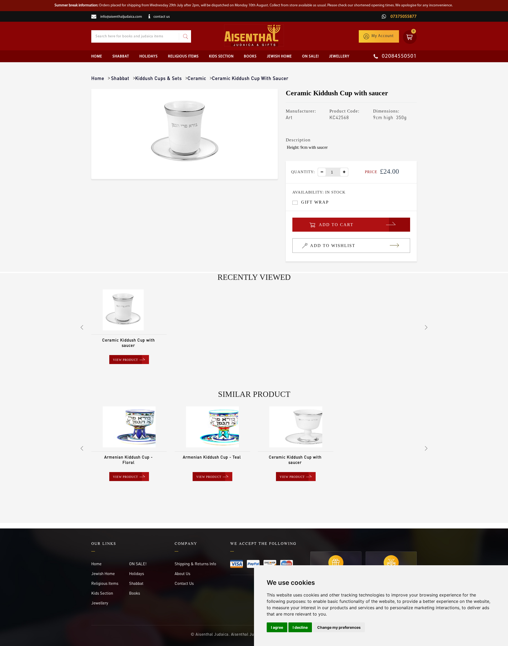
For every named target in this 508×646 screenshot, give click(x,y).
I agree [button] (277, 627)
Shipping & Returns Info (195, 563)
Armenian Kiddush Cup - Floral (128, 459)
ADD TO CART (336, 224)
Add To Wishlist (332, 245)
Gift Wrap (315, 202)
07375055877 (403, 17)
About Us (182, 573)
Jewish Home (279, 57)
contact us (161, 17)
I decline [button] (300, 627)
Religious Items (183, 57)
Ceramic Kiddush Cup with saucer (128, 342)
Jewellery (339, 57)
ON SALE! (310, 57)
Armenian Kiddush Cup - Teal (212, 457)
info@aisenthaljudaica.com (121, 17)
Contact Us (184, 583)
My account (382, 36)
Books (250, 57)
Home (96, 57)
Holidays (148, 57)
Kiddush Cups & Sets (158, 78)
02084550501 (398, 56)
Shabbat (120, 57)
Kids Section (221, 57)
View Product (125, 359)
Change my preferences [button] (339, 627)
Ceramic (197, 78)
